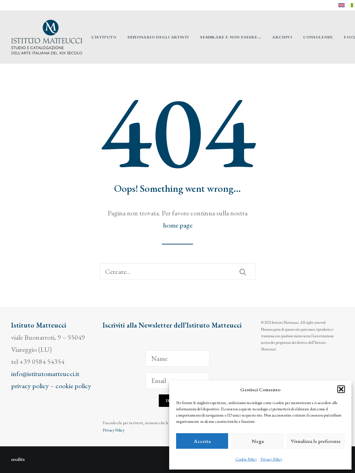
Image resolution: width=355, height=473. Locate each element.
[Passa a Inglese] (341, 5)
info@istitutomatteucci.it (45, 373)
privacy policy (30, 385)
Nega (258, 441)
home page (177, 225)
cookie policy (73, 385)
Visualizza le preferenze (316, 441)
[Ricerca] (177, 271)
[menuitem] (341, 5)
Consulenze (318, 37)
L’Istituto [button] (104, 37)
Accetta (202, 441)
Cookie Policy (246, 459)
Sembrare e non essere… (230, 37)
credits (18, 459)
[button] (341, 389)
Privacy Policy (271, 459)
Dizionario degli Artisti (158, 37)
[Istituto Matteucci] (46, 37)
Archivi (282, 37)
